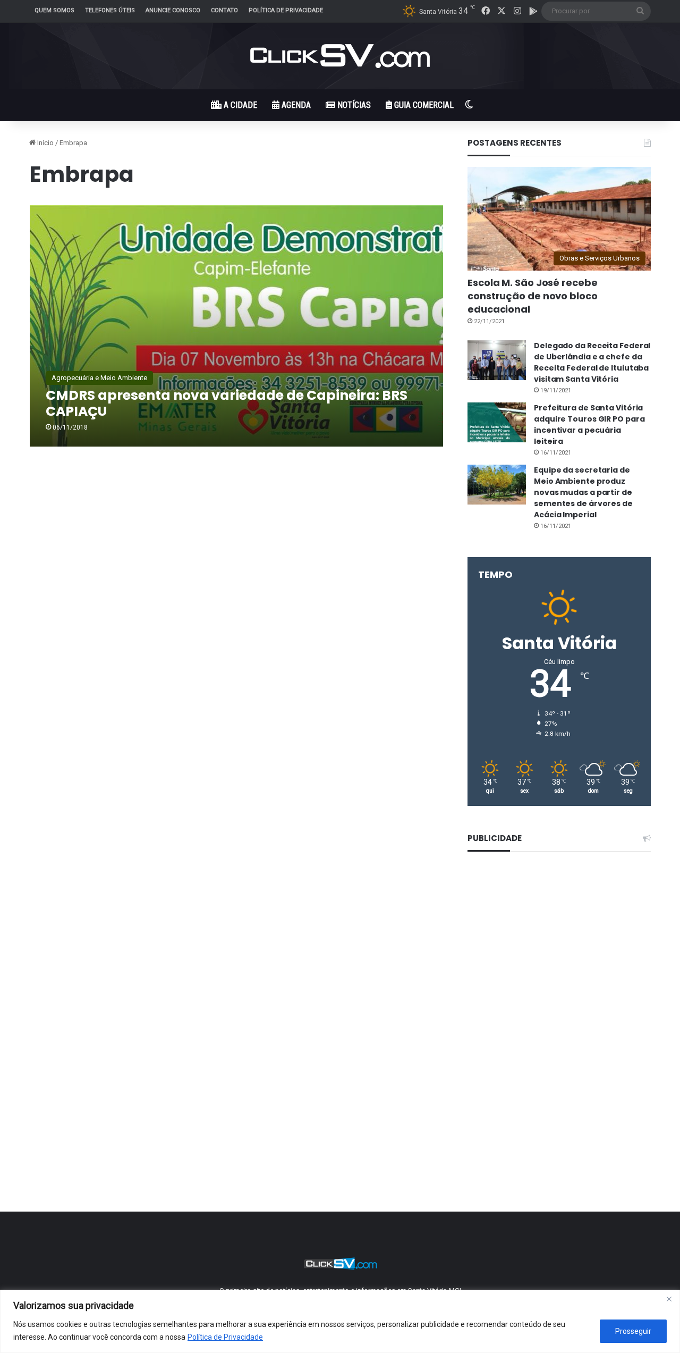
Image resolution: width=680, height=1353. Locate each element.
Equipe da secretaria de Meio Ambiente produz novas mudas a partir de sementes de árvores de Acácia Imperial (583, 492)
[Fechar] (668, 1298)
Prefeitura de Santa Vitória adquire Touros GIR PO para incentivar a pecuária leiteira (589, 424)
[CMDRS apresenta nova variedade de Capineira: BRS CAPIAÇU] (237, 325)
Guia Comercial (423, 105)
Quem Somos (54, 10)
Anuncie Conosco (173, 10)
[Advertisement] (559, 1024)
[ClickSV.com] (340, 56)
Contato (224, 10)
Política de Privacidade (225, 1337)
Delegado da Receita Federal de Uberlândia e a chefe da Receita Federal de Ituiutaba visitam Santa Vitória (592, 362)
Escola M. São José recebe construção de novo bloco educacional (533, 296)
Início (45, 143)
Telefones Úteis (110, 10)
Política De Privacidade (286, 10)
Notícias (353, 105)
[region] (340, 1321)
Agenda (295, 105)
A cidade (239, 105)
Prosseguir (633, 1331)
